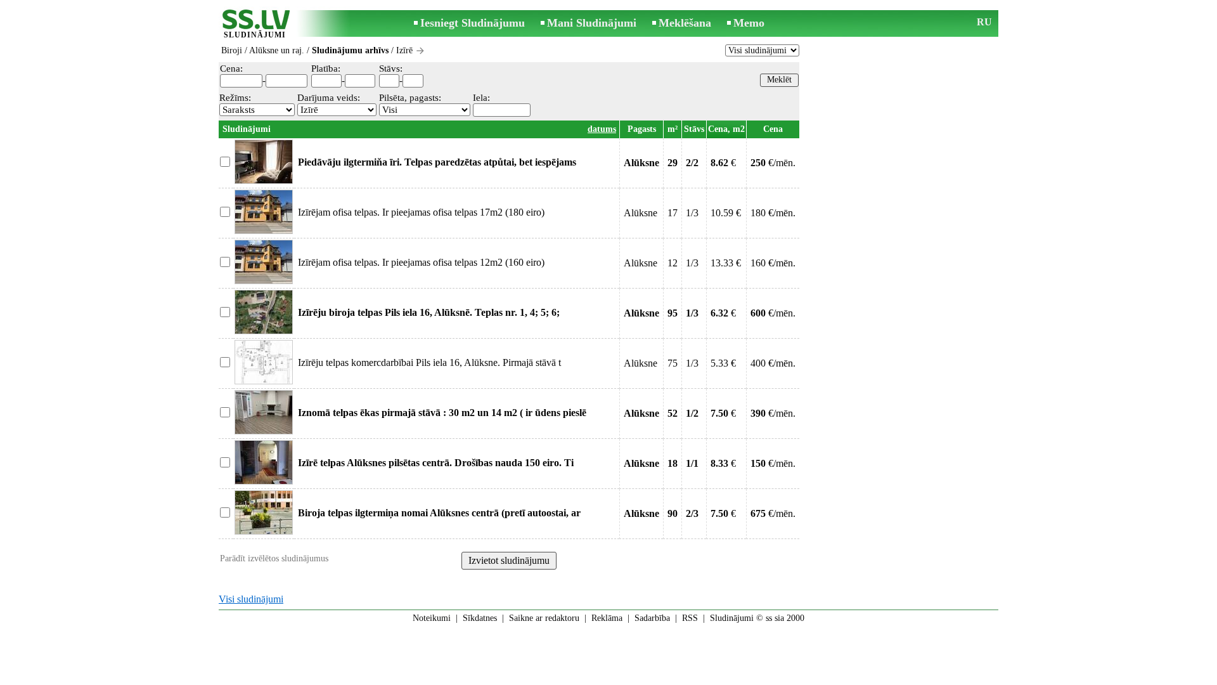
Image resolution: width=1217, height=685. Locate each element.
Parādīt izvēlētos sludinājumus (274, 558)
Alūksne (640, 212)
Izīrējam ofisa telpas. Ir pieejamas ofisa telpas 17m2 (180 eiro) (421, 212)
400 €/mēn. (772, 363)
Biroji (231, 50)
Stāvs (694, 129)
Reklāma (606, 618)
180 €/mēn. (772, 212)
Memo (748, 22)
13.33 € (726, 263)
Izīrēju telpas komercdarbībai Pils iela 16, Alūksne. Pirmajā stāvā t (429, 362)
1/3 (692, 212)
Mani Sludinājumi (591, 22)
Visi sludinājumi (251, 599)
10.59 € (726, 212)
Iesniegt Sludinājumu (472, 22)
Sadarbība (652, 618)
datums (602, 129)
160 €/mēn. (772, 263)
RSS (690, 618)
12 (672, 263)
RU (984, 21)
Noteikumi (432, 618)
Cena (773, 129)
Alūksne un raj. (276, 50)
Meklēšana (685, 22)
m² (672, 129)
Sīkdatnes (480, 618)
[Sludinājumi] (255, 24)
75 (672, 363)
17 (672, 212)
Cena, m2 (726, 129)
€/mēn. (772, 162)
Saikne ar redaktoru (544, 618)
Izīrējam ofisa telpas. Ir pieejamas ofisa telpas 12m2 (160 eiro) (421, 262)
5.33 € (723, 363)
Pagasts (642, 129)
